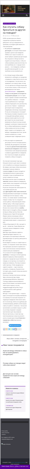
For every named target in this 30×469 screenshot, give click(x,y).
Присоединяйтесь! (16, 325)
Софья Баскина (7, 35)
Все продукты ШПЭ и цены (8, 437)
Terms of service (5, 432)
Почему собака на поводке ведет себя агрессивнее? (14, 364)
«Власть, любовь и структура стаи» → (15, 467)
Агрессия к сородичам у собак (9, 23)
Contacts (4, 434)
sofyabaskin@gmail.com (7, 439)
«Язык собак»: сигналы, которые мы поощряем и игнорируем (16, 339)
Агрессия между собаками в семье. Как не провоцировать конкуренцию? (15, 352)
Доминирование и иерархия (11, 335)
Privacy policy (5, 431)
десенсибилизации (10, 91)
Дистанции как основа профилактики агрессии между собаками (13, 375)
